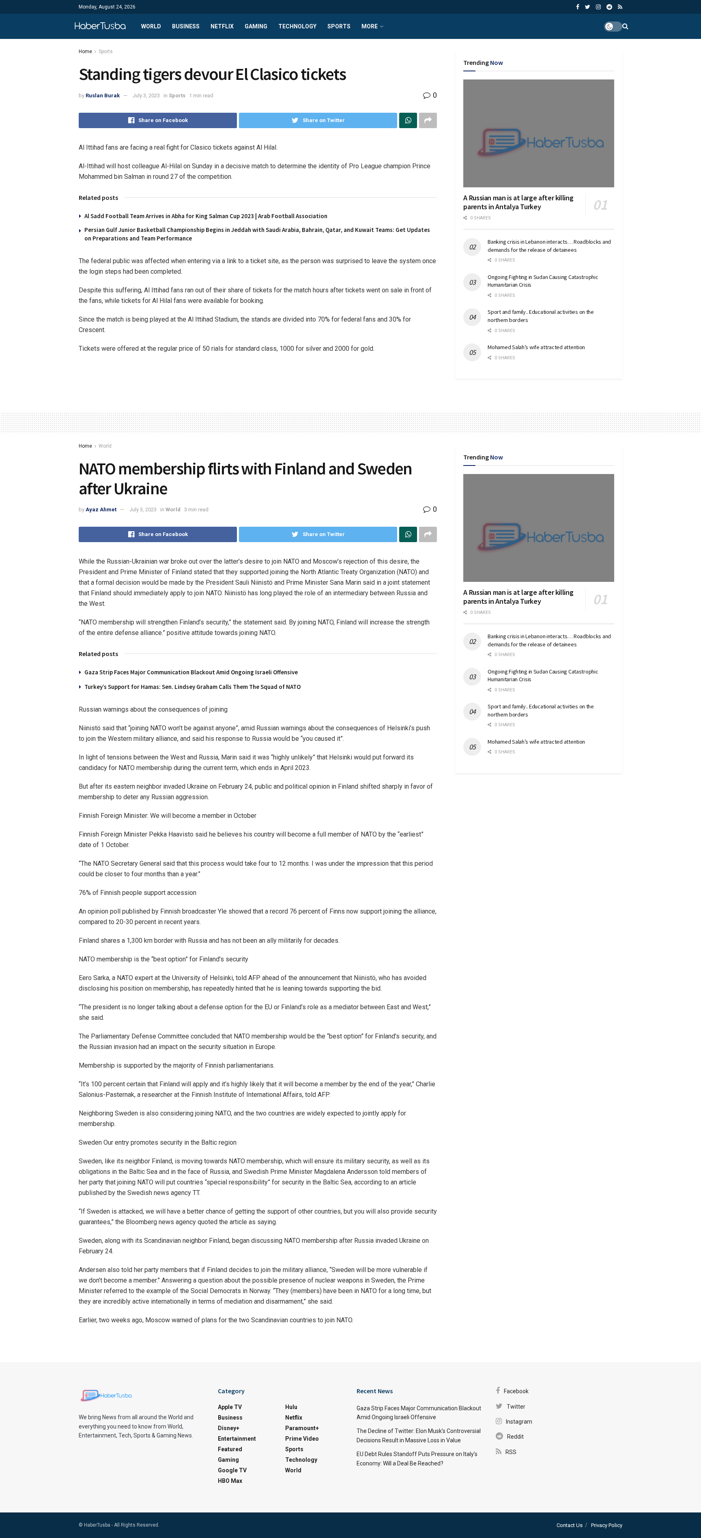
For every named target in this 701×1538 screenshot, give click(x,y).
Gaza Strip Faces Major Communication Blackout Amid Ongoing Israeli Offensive (191, 672)
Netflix (222, 26)
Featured (230, 1449)
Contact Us (570, 1525)
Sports (338, 26)
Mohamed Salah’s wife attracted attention (536, 347)
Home (85, 51)
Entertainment (237, 1438)
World (151, 26)
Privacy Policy (606, 1525)
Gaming (256, 26)
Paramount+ (302, 1428)
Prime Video (302, 1438)
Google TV (232, 1470)
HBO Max (230, 1481)
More (369, 26)
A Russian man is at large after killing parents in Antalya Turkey (518, 202)
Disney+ (228, 1428)
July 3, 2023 (146, 95)
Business (186, 26)
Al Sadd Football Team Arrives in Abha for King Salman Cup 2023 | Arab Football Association (205, 216)
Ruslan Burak (103, 95)
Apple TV (230, 1407)
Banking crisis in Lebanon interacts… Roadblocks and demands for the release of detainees (549, 245)
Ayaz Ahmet (101, 509)
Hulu (291, 1407)
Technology (297, 26)
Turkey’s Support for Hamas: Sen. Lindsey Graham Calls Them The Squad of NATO (192, 687)
